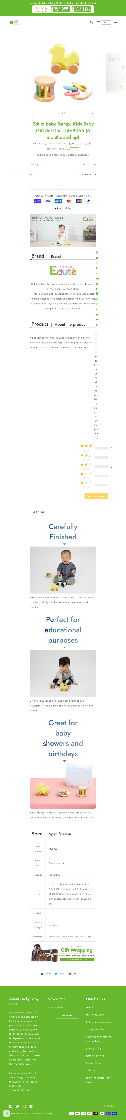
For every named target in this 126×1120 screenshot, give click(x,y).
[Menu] (115, 22)
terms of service (95, 1055)
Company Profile (95, 1029)
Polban (70, 3)
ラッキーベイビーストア (26, 1113)
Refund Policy (93, 1063)
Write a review (96, 496)
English (108, 1106)
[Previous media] (33, 112)
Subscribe (67, 1015)
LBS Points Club (95, 1014)
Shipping (57, 154)
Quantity (34, 164)
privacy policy (93, 1048)
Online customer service (99, 1022)
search (90, 1007)
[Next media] (92, 112)
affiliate (90, 1070)
